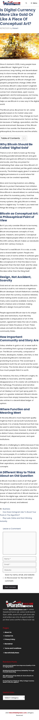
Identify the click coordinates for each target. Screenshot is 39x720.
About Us (8, 632)
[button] (26, 3)
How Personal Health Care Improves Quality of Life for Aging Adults (19, 666)
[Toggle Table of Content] (23, 138)
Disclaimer (9, 644)
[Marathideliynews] (11, 3)
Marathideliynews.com (18, 713)
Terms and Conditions (13, 648)
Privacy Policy (10, 639)
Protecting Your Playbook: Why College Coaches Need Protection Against (18, 681)
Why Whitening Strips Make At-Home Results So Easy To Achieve (18, 676)
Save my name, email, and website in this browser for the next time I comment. (19, 578)
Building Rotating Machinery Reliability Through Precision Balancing (18, 671)
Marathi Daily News (12, 653)
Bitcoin (9, 351)
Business (6, 509)
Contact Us (9, 636)
